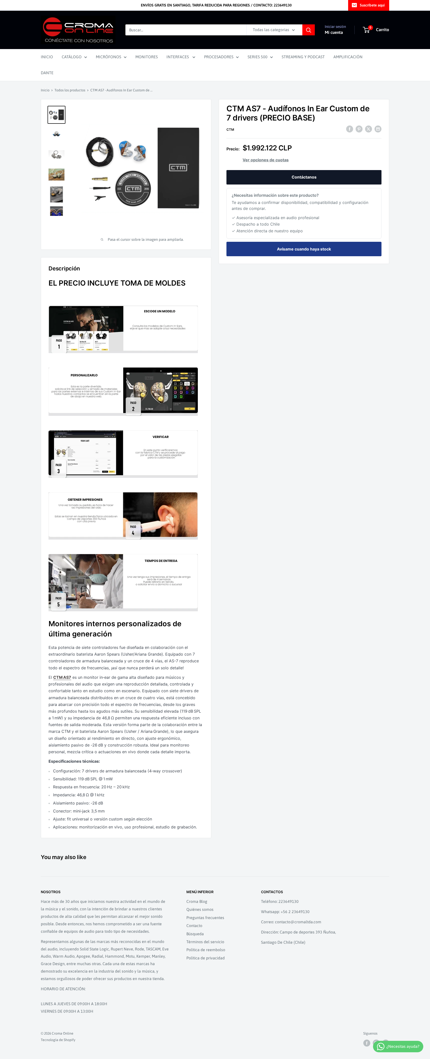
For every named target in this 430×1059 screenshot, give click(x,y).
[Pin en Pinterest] (359, 129)
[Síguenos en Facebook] (366, 1042)
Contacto (194, 925)
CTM (230, 129)
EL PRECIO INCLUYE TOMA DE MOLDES (117, 283)
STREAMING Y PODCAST (303, 57)
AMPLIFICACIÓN (348, 57)
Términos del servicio (205, 941)
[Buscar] (308, 29)
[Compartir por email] (378, 129)
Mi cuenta (334, 32)
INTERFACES (178, 57)
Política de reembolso (205, 949)
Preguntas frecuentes (205, 917)
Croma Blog (196, 901)
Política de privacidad (205, 958)
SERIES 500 (258, 57)
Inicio (45, 90)
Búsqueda (195, 934)
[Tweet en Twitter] (368, 129)
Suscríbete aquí (372, 5)
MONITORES (146, 57)
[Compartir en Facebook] (349, 129)
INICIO (47, 57)
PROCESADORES (218, 57)
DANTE (47, 72)
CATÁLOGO (72, 57)
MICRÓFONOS (108, 57)
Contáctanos (304, 177)
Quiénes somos (200, 909)
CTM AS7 (62, 677)
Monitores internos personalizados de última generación (115, 628)
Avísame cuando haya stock (304, 249)
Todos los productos (69, 90)
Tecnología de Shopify (58, 1040)
